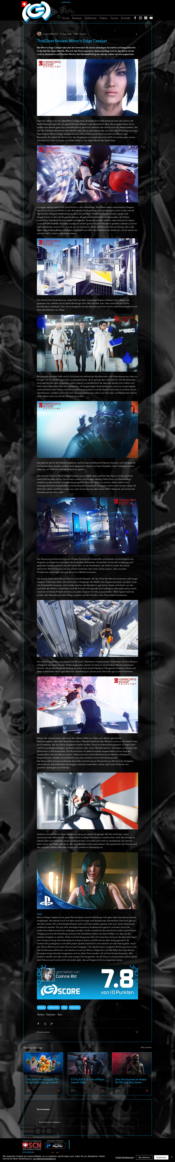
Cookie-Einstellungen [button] (125, 1157)
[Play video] (87, 880)
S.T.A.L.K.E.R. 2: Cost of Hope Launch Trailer (87, 1081)
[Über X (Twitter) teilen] (45, 1023)
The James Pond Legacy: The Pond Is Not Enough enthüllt (43, 1081)
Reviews (40, 1014)
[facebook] (135, 18)
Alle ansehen (146, 1047)
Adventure (53, 1007)
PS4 (64, 1007)
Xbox (60, 1014)
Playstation (50, 1014)
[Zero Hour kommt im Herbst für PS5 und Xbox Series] (132, 1064)
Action (41, 1007)
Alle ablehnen (144, 1157)
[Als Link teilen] (51, 1023)
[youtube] (151, 18)
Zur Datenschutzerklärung (44, 1158)
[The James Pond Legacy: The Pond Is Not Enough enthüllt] (43, 1064)
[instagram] (140, 18)
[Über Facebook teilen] (38, 1023)
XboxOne (75, 1007)
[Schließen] (171, 1157)
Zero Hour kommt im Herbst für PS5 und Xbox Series (130, 1081)
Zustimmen (161, 1157)
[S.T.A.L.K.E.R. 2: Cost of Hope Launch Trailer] (87, 1064)
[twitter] (146, 18)
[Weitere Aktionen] (136, 33)
